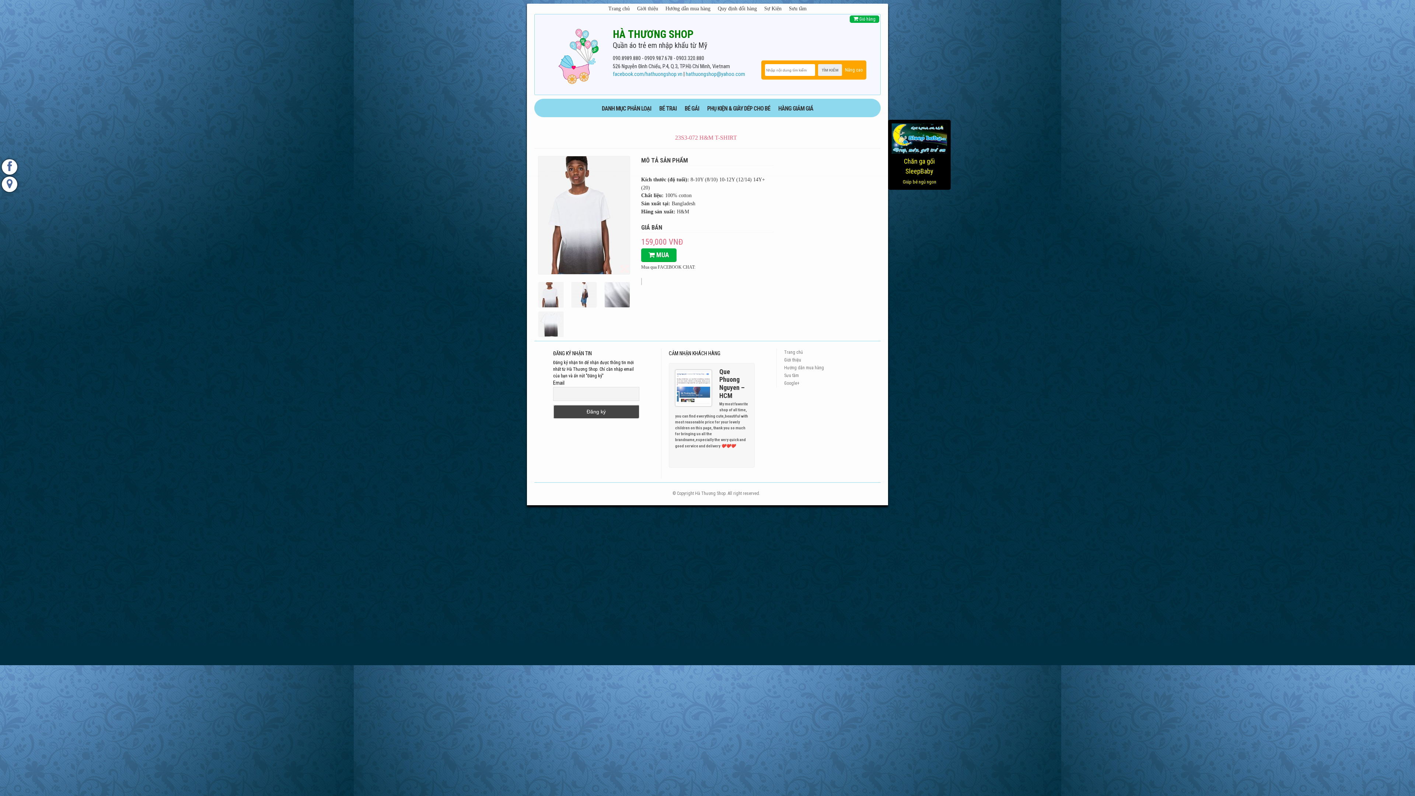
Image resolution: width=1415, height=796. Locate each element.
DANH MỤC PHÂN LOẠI (626, 108)
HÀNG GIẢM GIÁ (795, 108)
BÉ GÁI (692, 108)
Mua (662, 255)
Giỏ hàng (867, 19)
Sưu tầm (798, 8)
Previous (739, 447)
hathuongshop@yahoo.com (715, 74)
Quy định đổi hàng (737, 8)
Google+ (791, 383)
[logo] (578, 54)
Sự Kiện (773, 8)
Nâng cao (854, 70)
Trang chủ (619, 8)
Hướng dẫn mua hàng (687, 8)
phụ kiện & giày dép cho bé (738, 108)
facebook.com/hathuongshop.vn (647, 74)
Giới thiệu (647, 8)
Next (746, 447)
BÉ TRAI (668, 108)
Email (559, 383)
